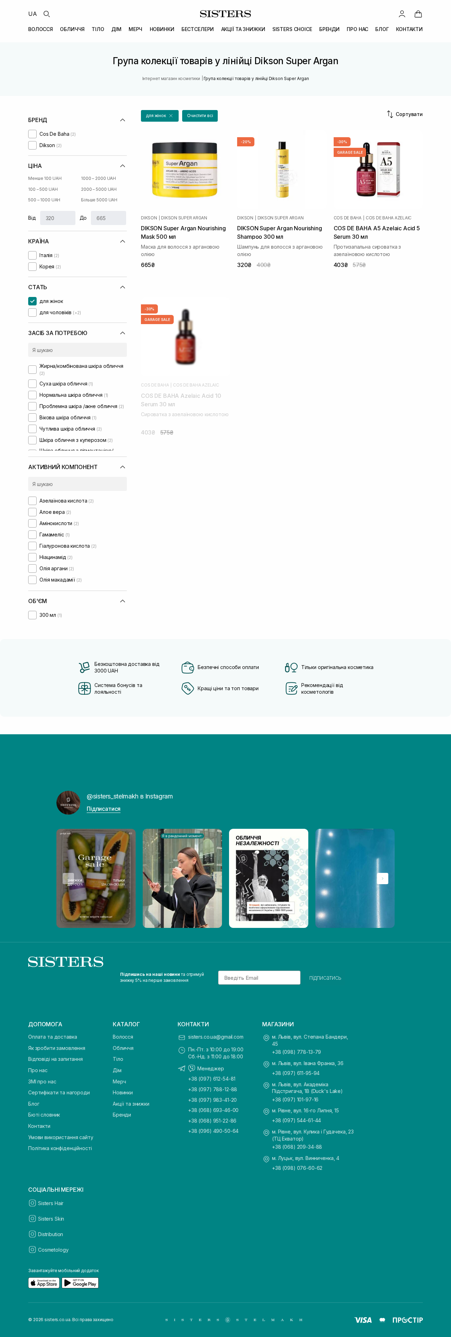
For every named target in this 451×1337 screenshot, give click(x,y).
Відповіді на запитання (55, 1059)
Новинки (123, 1092)
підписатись (325, 977)
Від (32, 218)
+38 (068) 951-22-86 (212, 1121)
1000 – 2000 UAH (98, 178)
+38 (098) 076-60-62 (297, 1168)
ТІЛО (98, 29)
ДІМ (116, 29)
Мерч (119, 1081)
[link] (418, 13)
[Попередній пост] (68, 878)
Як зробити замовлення (56, 1048)
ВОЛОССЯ (40, 29)
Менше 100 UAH (44, 178)
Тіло (118, 1059)
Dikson (149, 217)
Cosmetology (53, 1250)
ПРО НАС (357, 29)
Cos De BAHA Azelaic (389, 217)
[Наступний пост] (382, 878)
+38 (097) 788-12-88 (212, 1089)
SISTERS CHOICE (292, 29)
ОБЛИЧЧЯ (72, 29)
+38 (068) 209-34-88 (297, 1147)
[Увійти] (402, 13)
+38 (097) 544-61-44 (296, 1120)
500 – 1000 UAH (44, 199)
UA (32, 13)
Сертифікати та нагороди (59, 1092)
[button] (160, 116)
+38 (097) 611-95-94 (296, 1073)
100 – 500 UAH (42, 189)
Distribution (50, 1234)
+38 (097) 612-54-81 (211, 1079)
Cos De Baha (348, 217)
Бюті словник (44, 1115)
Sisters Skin (51, 1219)
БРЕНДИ (329, 29)
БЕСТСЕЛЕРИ (197, 29)
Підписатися (104, 808)
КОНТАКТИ (409, 29)
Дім (117, 1070)
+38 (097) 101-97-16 (295, 1099)
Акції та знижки (131, 1104)
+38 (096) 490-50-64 (213, 1131)
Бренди (122, 1115)
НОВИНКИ (162, 29)
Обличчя (123, 1048)
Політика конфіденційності (60, 1148)
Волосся (123, 1037)
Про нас (38, 1070)
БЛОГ (382, 29)
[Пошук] (46, 13)
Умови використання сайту (60, 1137)
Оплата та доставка (52, 1037)
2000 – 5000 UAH (99, 189)
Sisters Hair (50, 1203)
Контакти (39, 1126)
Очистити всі (200, 115)
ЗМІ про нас (42, 1081)
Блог (33, 1104)
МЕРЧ (135, 29)
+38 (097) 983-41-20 (212, 1100)
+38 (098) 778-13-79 (296, 1052)
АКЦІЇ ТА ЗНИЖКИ (243, 29)
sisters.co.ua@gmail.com (215, 1037)
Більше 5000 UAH (99, 199)
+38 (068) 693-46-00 (213, 1110)
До (83, 218)
